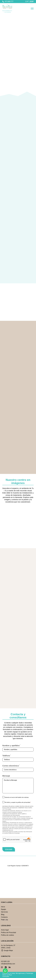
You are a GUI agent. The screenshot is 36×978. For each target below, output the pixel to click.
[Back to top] (29, 972)
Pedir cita (4, 920)
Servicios (4, 912)
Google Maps (8, 950)
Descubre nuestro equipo (18, 466)
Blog (2, 914)
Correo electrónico (11, 766)
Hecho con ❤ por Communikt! (7, 975)
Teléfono (6, 755)
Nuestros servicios (18, 277)
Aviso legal (5, 930)
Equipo (3, 909)
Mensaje (6, 776)
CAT (27, 1)
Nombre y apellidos (11, 745)
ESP (32, 1)
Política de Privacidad (8, 932)
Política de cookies (7, 935)
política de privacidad (23, 802)
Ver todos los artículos (18, 701)
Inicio (3, 907)
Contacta (4, 917)
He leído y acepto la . (18, 802)
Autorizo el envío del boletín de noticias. (17, 797)
